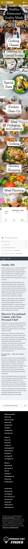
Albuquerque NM (9, 414)
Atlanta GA (7, 417)
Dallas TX (7, 437)
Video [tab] (8, 258)
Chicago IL (7, 428)
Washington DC (9, 507)
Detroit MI (7, 442)
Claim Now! (17, 250)
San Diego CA (8, 494)
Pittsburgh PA (8, 482)
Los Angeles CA (8, 459)
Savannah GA (8, 499)
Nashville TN (8, 465)
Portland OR (8, 488)
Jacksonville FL (8, 451)
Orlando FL (7, 474)
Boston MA (7, 422)
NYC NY (6, 471)
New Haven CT (8, 468)
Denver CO (7, 440)
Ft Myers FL (7, 445)
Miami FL (7, 463)
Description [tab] (3, 258)
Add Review (22, 220)
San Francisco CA (9, 496)
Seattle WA (7, 502)
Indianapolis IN (9, 448)
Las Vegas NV (8, 456)
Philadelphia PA (9, 476)
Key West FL (7, 453)
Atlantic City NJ (9, 420)
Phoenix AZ (7, 479)
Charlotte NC (8, 425)
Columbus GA (8, 433)
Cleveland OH (8, 430)
